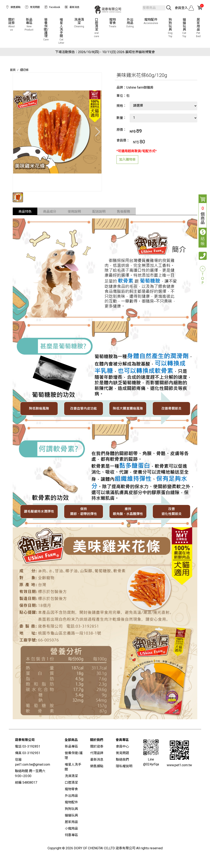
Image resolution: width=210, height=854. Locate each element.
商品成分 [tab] (49, 212)
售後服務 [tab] (123, 212)
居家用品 (198, 28)
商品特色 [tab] (25, 212)
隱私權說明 (124, 766)
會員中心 (122, 746)
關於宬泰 (11, 24)
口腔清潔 (96, 28)
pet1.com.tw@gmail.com (32, 764)
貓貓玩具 (184, 28)
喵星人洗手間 (61, 31)
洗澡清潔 (79, 23)
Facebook (54, 7)
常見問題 (35, 7)
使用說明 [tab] (74, 212)
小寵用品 (71, 828)
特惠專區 (71, 835)
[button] (97, 131)
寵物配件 (151, 21)
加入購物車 (127, 159)
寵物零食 (112, 23)
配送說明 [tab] (98, 212)
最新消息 (74, 7)
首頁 (13, 70)
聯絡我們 (122, 760)
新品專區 (29, 24)
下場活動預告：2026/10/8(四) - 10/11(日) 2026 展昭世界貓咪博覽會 (105, 52)
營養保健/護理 (46, 29)
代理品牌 (96, 753)
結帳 (203, 241)
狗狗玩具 (170, 28)
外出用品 (130, 23)
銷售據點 (16, 7)
